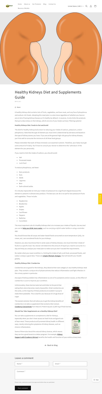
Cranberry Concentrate (23, 307)
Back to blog (52, 345)
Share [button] (19, 107)
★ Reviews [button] (100, 199)
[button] (86, 6)
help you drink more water (32, 228)
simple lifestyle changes (52, 256)
